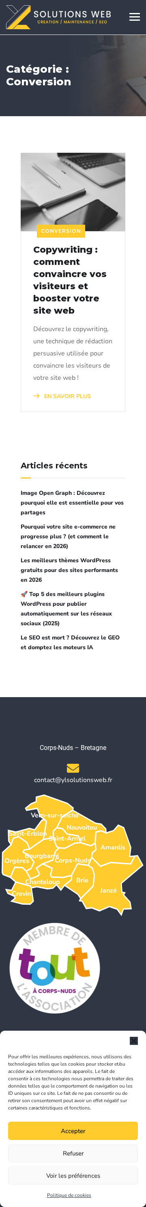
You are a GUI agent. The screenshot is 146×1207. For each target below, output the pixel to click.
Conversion (61, 231)
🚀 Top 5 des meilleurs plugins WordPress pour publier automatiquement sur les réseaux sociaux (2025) (66, 608)
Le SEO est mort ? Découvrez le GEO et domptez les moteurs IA (70, 642)
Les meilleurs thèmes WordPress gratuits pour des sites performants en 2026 (69, 570)
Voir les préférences (73, 1176)
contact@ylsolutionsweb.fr (73, 780)
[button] (134, 1041)
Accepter (73, 1131)
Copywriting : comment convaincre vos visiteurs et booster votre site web (70, 280)
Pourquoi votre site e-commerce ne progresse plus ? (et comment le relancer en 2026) (68, 536)
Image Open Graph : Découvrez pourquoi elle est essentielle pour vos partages (72, 502)
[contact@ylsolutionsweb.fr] (73, 768)
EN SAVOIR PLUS (67, 396)
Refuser (73, 1153)
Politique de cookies (69, 1195)
